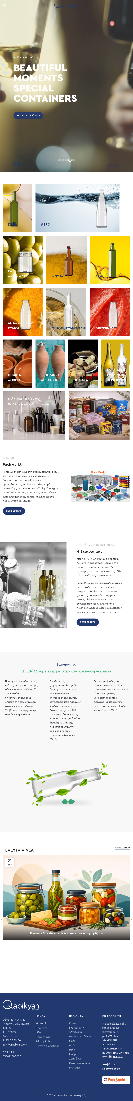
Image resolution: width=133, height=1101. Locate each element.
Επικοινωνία (43, 1037)
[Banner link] (17, 208)
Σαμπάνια (75, 1058)
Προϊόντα (42, 1028)
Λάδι (72, 1045)
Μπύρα (73, 1054)
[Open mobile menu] (4, 5)
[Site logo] (66, 5)
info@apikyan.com (16, 1044)
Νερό (72, 1040)
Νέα (38, 1032)
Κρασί (73, 1023)
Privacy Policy (44, 1041)
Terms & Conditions (47, 1046)
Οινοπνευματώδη (80, 1063)
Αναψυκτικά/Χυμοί (80, 1036)
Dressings (75, 1067)
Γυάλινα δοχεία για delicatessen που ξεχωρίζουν (66, 933)
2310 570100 (13, 1040)
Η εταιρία (42, 1023)
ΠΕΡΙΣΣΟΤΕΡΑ (13, 511)
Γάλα (72, 1049)
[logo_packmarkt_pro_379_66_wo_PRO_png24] (116, 1080)
